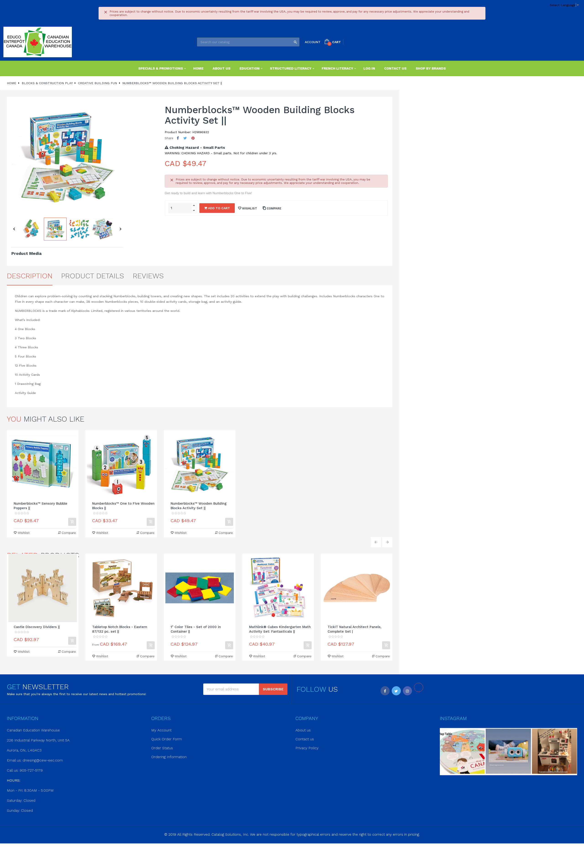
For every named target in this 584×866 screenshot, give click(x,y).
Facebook (385, 690)
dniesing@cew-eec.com (43, 760)
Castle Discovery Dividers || (37, 627)
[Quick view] (42, 464)
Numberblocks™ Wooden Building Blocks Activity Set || (199, 505)
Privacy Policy (306, 748)
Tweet (185, 138)
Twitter (396, 690)
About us (303, 730)
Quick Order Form (166, 739)
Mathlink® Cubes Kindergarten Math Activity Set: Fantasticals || (280, 629)
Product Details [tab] (92, 275)
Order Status (162, 748)
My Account (161, 730)
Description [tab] (29, 275)
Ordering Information (169, 757)
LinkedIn (418, 687)
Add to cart (218, 208)
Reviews (148, 275)
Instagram (407, 690)
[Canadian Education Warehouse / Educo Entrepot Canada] (37, 42)
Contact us (304, 739)
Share (178, 138)
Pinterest (193, 138)
